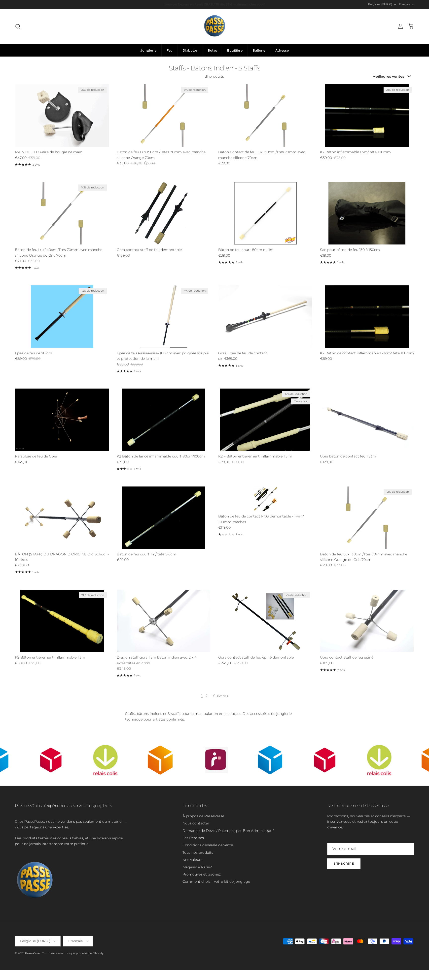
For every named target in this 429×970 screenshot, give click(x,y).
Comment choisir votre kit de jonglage (216, 881)
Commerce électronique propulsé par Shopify (73, 953)
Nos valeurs (192, 859)
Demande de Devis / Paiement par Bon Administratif (228, 830)
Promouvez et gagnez (201, 874)
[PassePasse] (214, 26)
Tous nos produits (197, 852)
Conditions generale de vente (207, 845)
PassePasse (32, 953)
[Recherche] (18, 27)
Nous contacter (195, 823)
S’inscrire (344, 863)
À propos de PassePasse (203, 816)
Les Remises (193, 838)
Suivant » (221, 696)
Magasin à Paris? (197, 867)
